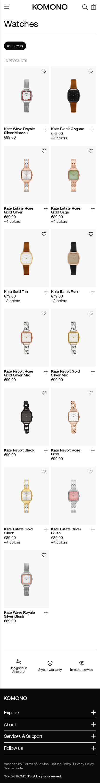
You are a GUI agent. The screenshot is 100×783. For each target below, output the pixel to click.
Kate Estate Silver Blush (66, 531)
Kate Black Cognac (67, 129)
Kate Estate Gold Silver (18, 531)
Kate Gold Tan (16, 291)
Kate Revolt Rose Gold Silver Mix (18, 373)
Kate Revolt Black (19, 450)
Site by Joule (13, 768)
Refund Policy (60, 764)
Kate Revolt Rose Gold (65, 452)
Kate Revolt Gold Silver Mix (65, 373)
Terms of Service (36, 764)
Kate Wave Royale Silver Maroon (19, 131)
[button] (45, 133)
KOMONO (23, 776)
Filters (17, 46)
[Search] (85, 7)
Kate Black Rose (65, 291)
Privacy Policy (83, 764)
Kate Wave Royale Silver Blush (19, 614)
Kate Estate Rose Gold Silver (18, 210)
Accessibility (13, 764)
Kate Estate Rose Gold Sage (65, 210)
